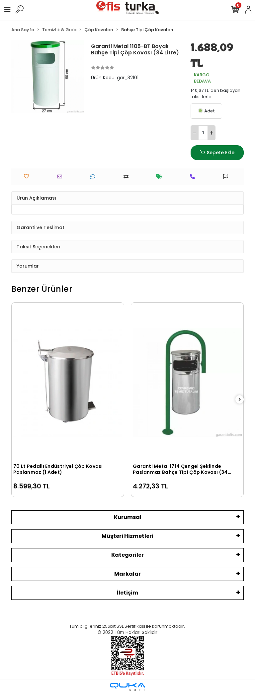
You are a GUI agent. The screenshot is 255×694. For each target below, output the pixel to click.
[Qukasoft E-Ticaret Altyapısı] (127, 687)
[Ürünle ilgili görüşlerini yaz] (94, 176)
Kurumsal (127, 517)
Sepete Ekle (220, 152)
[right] (239, 400)
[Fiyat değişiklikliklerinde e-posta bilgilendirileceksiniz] (160, 176)
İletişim (127, 593)
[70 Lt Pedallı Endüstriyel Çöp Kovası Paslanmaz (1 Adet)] (67, 382)
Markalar (127, 574)
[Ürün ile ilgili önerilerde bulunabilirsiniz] (227, 176)
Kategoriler (127, 555)
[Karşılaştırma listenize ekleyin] (127, 176)
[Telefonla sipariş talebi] (194, 176)
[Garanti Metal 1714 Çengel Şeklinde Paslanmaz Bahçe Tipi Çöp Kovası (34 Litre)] (187, 382)
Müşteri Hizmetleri (127, 536)
